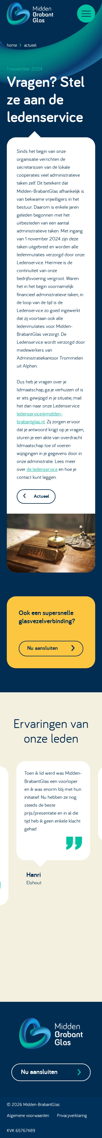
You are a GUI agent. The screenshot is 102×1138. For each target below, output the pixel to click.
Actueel (30, 45)
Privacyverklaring (72, 1115)
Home (12, 45)
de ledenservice (42, 469)
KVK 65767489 (21, 1130)
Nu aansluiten (42, 648)
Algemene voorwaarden (28, 1115)
